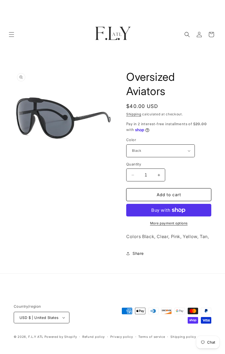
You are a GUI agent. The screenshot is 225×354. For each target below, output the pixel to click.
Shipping (133, 114)
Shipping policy (183, 337)
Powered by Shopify (60, 337)
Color (131, 140)
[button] (11, 34)
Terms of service (151, 337)
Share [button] (138, 253)
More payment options (169, 223)
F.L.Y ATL (35, 337)
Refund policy (93, 337)
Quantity (133, 164)
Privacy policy (121, 337)
